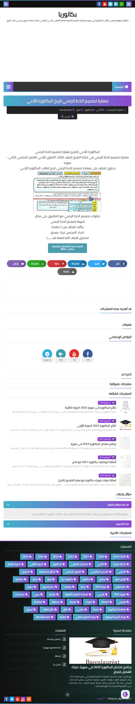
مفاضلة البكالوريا (117, 609)
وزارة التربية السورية (115, 617)
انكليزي (26, 571)
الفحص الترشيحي (99, 571)
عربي (37, 594)
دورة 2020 (100, 586)
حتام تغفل (121, 586)
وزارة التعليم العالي (86, 617)
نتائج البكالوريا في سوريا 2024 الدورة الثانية (90, 407)
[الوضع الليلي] (125, 694)
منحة (96, 609)
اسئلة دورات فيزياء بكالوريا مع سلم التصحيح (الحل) (87, 480)
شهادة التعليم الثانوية (76, 594)
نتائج (65, 609)
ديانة (83, 586)
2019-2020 (120, 556)
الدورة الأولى (36, 564)
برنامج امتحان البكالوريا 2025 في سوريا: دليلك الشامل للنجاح (101, 669)
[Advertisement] (67, 55)
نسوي (29, 609)
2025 (25, 556)
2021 (86, 556)
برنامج (102, 579)
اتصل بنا (57, 664)
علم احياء (20, 594)
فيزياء (89, 602)
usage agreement (52, 647)
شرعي (101, 594)
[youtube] (104, 4)
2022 (71, 556)
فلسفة (105, 602)
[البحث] (6, 4)
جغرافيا (19, 579)
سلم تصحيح (48, 586)
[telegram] (110, 4)
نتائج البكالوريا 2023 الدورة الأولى (96, 425)
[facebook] (99, 4)
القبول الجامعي (73, 571)
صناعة (52, 594)
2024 (41, 556)
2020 (101, 556)
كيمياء (72, 602)
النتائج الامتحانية (47, 571)
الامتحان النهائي (79, 564)
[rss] (28, 699)
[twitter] (11, 699)
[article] (37, 291)
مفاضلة (38, 602)
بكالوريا (67, 14)
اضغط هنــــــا (55, 238)
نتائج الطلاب (48, 609)
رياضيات (67, 586)
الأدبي (99, 110)
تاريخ (78, 110)
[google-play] (116, 4)
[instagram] (23, 699)
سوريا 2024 (120, 594)
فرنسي (122, 602)
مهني (80, 609)
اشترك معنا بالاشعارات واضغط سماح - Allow (67, 247)
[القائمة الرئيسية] (8, 86)
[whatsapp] (121, 4)
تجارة (35, 579)
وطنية (63, 617)
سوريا (30, 586)
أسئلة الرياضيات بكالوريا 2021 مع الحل (94, 462)
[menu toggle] (128, 4)
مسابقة (56, 602)
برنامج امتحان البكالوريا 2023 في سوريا (93, 443)
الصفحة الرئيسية (115, 110)
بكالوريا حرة (67, 579)
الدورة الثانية (14, 564)
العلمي (122, 571)
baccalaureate (66, 110)
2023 (56, 556)
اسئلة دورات (119, 564)
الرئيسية (119, 87)
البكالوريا (88, 110)
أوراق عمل (120, 579)
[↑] (67, 694)
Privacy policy (54, 639)
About (58, 656)
